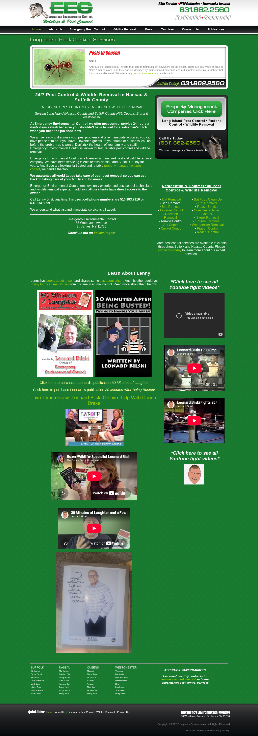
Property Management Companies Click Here (191, 109)
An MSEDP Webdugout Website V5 (202, 731)
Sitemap (226, 731)
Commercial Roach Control (208, 212)
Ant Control (171, 225)
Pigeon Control (207, 228)
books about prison (60, 280)
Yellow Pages (104, 233)
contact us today (169, 250)
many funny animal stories (50, 284)
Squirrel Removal (207, 221)
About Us (55, 29)
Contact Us (190, 29)
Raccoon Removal (171, 215)
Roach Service (207, 206)
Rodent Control (208, 232)
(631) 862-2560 (180, 143)
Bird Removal (171, 206)
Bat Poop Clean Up (208, 199)
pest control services (145, 73)
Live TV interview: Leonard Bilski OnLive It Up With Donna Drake (94, 400)
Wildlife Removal (124, 29)
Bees (148, 29)
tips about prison (111, 280)
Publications (216, 29)
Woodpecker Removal (208, 225)
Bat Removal (171, 199)
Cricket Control (171, 228)
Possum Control (171, 210)
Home (36, 29)
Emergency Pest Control (87, 29)
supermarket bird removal (178, 679)
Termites (167, 29)
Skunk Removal (207, 217)
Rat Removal (207, 203)
